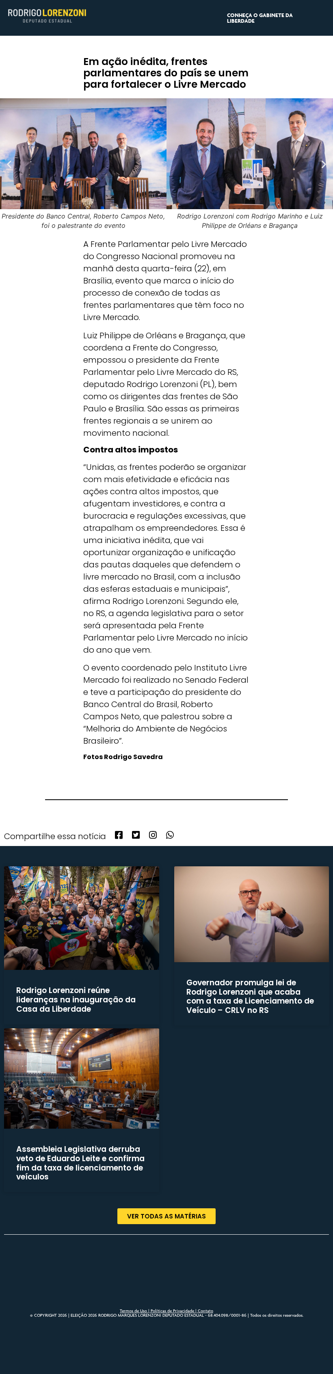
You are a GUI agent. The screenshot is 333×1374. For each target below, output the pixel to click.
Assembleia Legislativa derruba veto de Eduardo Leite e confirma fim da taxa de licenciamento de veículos (80, 1163)
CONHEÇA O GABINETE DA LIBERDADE (260, 17)
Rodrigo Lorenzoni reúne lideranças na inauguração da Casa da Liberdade (76, 1000)
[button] (9, 164)
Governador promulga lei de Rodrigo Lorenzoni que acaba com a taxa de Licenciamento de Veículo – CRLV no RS (250, 996)
